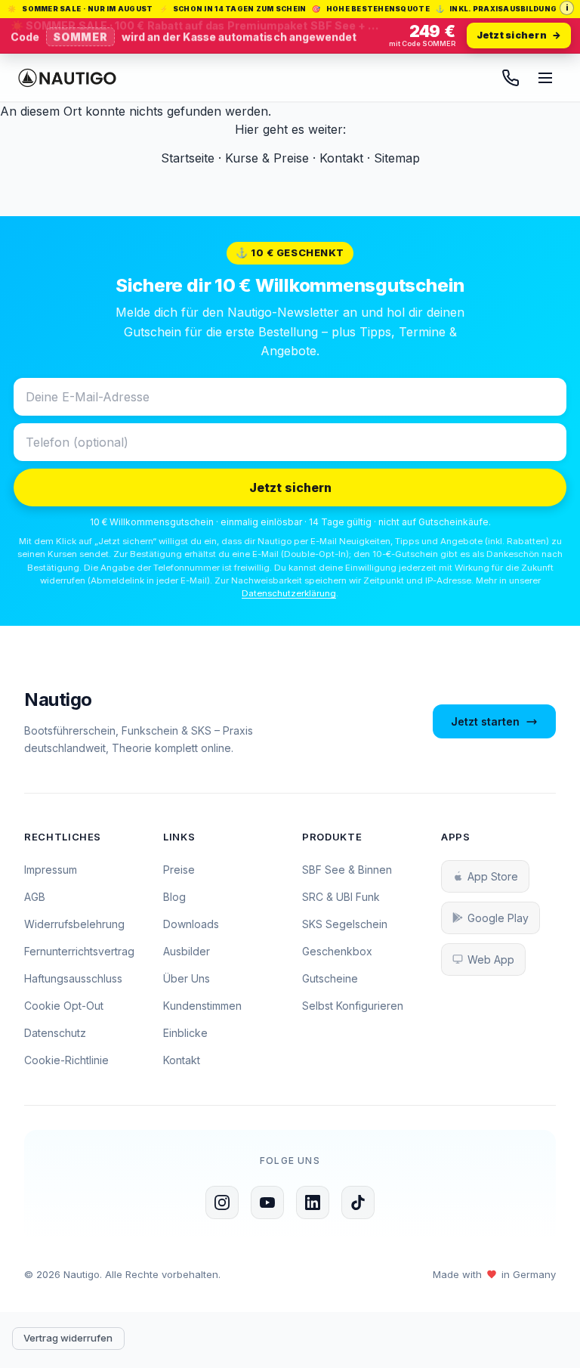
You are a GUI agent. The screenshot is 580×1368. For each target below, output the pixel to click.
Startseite (187, 158)
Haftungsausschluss (73, 978)
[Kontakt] (510, 77)
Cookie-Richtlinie (66, 1060)
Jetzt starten (485, 721)
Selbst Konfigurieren (352, 1005)
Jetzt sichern (290, 487)
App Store (492, 876)
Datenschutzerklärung (289, 593)
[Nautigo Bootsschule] (67, 78)
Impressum (50, 869)
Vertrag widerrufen (68, 1338)
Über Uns (186, 978)
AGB (34, 896)
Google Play (498, 917)
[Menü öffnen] (545, 77)
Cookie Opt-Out (63, 1005)
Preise (179, 869)
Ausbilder (186, 951)
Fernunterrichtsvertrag (79, 951)
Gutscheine (330, 978)
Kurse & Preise (267, 158)
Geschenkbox (337, 951)
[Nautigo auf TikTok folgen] (358, 1202)
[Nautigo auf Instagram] (222, 1202)
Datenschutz (55, 1032)
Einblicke (185, 1032)
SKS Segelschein (344, 924)
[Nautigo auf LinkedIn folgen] (312, 1202)
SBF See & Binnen (347, 869)
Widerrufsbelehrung (74, 924)
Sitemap (397, 158)
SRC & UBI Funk (341, 896)
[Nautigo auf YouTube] (267, 1202)
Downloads (191, 924)
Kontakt (341, 158)
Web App (490, 959)
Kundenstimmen (202, 1005)
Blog (174, 896)
